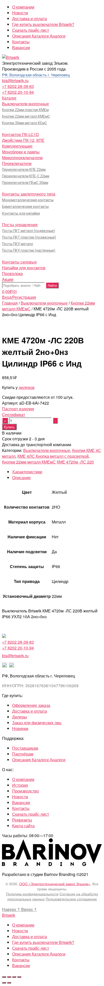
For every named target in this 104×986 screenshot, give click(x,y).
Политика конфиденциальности (32, 893)
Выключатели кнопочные (25, 104)
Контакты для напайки (21, 213)
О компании (23, 7)
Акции (7, 279)
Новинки (20, 728)
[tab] (57, 472)
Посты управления (20, 224)
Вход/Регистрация (19, 297)
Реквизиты (22, 820)
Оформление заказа (31, 705)
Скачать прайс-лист (30, 30)
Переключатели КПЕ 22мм (24, 170)
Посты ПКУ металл (17, 244)
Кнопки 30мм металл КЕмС (24, 123)
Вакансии (21, 47)
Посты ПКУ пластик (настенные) (28, 250)
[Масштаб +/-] (19, 977)
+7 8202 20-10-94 (18, 92)
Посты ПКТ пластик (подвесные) (29, 237)
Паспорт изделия (18, 409)
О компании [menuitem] (23, 925)
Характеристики (27, 472)
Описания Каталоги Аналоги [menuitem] (38, 954)
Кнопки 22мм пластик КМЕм (25, 110)
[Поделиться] (9, 977)
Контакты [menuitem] (21, 960)
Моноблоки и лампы (21, 152)
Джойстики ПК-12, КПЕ (23, 140)
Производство (25, 791)
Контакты (21, 42)
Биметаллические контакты (25, 207)
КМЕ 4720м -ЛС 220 (75, 462)
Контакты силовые (19, 262)
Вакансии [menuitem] (21, 965)
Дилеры (19, 717)
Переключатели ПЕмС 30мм (25, 183)
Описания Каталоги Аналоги (38, 36)
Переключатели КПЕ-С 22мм (25, 176)
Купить (9, 426)
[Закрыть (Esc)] (4, 977)
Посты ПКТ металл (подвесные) (28, 231)
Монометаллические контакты (28, 200)
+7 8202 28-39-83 (18, 86)
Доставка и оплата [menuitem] (29, 936)
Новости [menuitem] (20, 931)
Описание (21, 477)
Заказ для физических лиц (36, 723)
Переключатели (17, 163)
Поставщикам (25, 748)
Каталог (9, 98)
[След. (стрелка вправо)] (9, 982)
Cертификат (13, 414)
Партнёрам (22, 754)
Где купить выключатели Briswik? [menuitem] (43, 942)
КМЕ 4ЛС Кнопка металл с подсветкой (53, 456)
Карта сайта (23, 826)
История (20, 785)
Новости (20, 13)
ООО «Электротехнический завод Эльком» (54, 883)
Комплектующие (17, 146)
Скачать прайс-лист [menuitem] (30, 948)
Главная (10, 303)
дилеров (27, 387)
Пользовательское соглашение (71, 898)
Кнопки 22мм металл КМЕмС (26, 116)
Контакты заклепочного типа (28, 194)
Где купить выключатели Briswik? (43, 24)
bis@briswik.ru (15, 80)
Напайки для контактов (23, 268)
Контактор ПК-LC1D (20, 134)
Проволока (12, 273)
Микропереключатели (22, 157)
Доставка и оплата (29, 18)
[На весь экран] (14, 977)
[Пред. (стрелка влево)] (4, 982)
